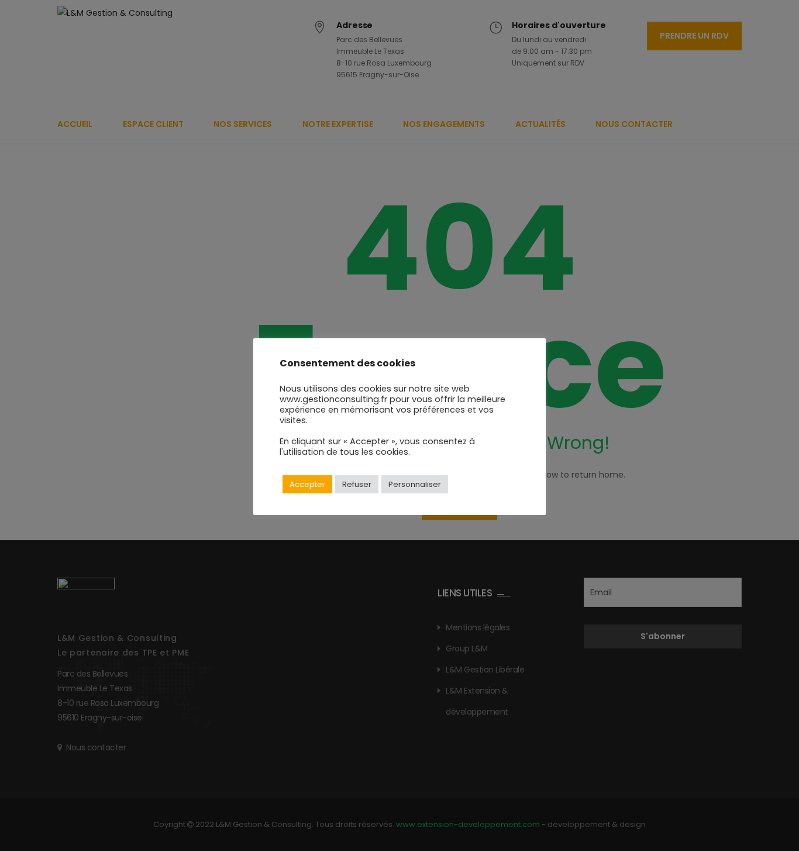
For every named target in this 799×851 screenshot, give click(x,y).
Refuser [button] (356, 484)
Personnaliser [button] (414, 484)
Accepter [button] (307, 484)
